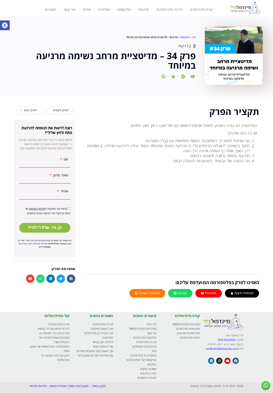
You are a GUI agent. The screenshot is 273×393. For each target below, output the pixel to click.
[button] (71, 278)
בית (194, 37)
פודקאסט (124, 9)
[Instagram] (219, 361)
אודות (87, 9)
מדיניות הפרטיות (37, 208)
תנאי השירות (27, 243)
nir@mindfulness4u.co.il (222, 349)
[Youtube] (227, 361)
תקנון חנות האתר (78, 386)
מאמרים (50, 9)
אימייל (64, 191)
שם (65, 159)
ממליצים (104, 9)
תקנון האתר (98, 386)
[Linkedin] (211, 361)
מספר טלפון (60, 175)
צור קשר (69, 9)
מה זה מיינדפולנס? (169, 9)
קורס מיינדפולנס (201, 9)
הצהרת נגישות (58, 386)
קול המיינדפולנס (57, 316)
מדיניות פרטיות (38, 386)
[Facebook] (236, 361)
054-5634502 (227, 340)
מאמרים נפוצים (101, 316)
